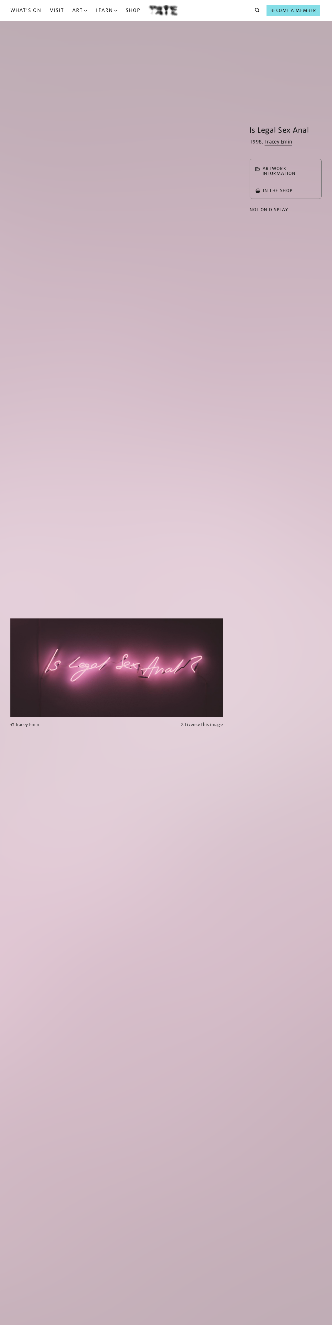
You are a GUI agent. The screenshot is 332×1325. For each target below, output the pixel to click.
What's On (26, 10)
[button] (255, 10)
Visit (57, 10)
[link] (92, 724)
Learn (104, 10)
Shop (133, 10)
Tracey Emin (278, 142)
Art (77, 10)
